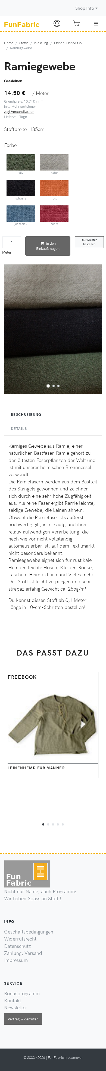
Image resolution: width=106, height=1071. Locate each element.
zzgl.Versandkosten (19, 111)
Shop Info (84, 8)
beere (54, 224)
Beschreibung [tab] (26, 414)
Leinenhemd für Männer (36, 767)
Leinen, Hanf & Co (68, 42)
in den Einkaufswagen (48, 246)
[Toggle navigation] (96, 23)
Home (8, 42)
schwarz (20, 198)
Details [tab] (19, 428)
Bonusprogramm (22, 993)
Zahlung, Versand (23, 953)
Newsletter (15, 1007)
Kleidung (41, 42)
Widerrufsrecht (20, 938)
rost (54, 198)
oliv (20, 173)
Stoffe (23, 42)
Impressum (16, 960)
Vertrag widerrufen (23, 1018)
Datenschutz (17, 946)
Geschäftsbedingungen (28, 931)
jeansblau (20, 224)
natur (54, 173)
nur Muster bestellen (89, 242)
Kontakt (12, 1000)
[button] (48, 385)
